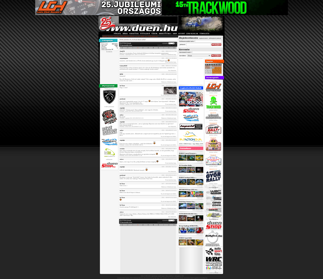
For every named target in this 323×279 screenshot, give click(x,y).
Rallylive (126, 36)
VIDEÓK (154, 34)
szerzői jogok (161, 276)
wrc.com (137, 36)
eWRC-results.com (153, 36)
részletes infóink (213, 92)
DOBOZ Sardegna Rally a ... (188, 177)
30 (220, 69)
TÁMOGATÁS (204, 34)
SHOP (175, 34)
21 (215, 68)
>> (168, 47)
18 (208, 68)
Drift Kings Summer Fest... (187, 201)
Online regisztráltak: (106, 49)
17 (206, 68)
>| (173, 47)
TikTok (121, 36)
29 (218, 69)
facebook (105, 36)
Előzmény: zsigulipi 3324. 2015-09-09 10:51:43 (131, 118)
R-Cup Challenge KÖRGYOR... (189, 226)
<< (127, 47)
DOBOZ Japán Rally (185, 238)
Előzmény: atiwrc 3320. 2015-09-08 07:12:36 (131, 155)
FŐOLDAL (117, 34)
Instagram (110, 36)
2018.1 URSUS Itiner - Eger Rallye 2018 (191, 143)
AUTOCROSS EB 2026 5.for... (188, 214)
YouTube (116, 36)
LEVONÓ (181, 34)
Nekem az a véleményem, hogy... (169, 54)
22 (218, 68)
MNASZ (132, 36)
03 (213, 71)
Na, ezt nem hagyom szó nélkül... (169, 95)
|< (122, 47)
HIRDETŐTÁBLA (165, 34)
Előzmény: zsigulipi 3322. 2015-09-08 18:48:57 (131, 104)
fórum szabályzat (170, 276)
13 (213, 66)
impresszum (154, 276)
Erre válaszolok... (172, 70)
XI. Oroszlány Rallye (185, 165)
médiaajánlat (178, 276)
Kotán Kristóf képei (198, 222)
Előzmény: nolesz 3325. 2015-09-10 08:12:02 (131, 111)
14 (215, 66)
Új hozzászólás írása (126, 45)
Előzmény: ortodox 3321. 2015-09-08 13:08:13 (131, 145)
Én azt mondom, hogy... (171, 62)
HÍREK (125, 34)
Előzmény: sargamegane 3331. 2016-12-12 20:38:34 (132, 54)
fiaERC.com (144, 36)
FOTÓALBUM (145, 34)
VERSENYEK (134, 34)
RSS (183, 276)
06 (220, 71)
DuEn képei (200, 161)
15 (218, 66)
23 (220, 68)
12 (218, 73)
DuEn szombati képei (197, 173)
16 (220, 66)
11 (208, 66)
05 (218, 71)
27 (213, 69)
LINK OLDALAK (192, 34)
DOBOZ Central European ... (188, 153)
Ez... (132, 215)
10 (206, 66)
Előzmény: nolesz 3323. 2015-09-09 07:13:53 (131, 126)
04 (215, 71)
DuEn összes (199, 234)
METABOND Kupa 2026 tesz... (188, 189)
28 (215, 69)
